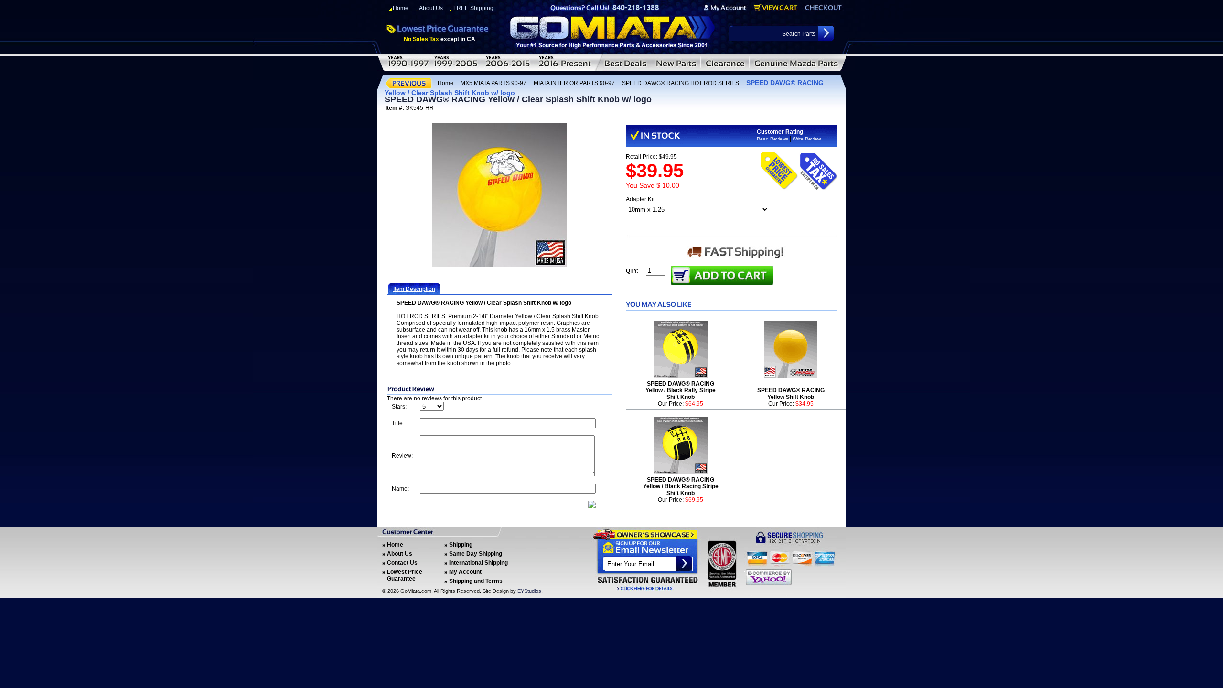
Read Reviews (772, 138)
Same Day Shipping (475, 553)
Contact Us (402, 562)
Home (400, 8)
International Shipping (478, 562)
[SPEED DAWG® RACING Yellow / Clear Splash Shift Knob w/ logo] (499, 195)
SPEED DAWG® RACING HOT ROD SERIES (680, 83)
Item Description (414, 289)
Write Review (807, 138)
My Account (465, 572)
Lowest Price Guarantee (404, 575)
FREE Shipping (473, 8)
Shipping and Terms (476, 581)
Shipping (460, 544)
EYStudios (529, 591)
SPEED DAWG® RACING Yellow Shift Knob (791, 393)
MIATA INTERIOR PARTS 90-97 (574, 83)
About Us (431, 8)
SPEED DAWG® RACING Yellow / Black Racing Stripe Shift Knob (681, 486)
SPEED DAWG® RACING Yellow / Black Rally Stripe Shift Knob (680, 390)
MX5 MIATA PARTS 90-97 (493, 83)
